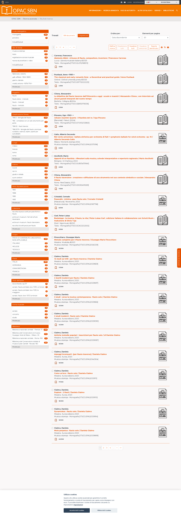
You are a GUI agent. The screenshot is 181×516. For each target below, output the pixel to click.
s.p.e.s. (14, 171)
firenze (14, 149)
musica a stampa (18, 51)
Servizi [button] (157, 10)
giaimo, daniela (17, 80)
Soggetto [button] (15, 92)
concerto (15, 314)
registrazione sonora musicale (23, 57)
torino (14, 152)
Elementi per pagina (151, 33)
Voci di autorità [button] (127, 10)
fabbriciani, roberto (19, 74)
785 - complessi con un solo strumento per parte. (28, 122)
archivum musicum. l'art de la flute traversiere (25, 218)
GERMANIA (16, 265)
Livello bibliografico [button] (19, 31)
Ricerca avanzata (111, 10)
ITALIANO (16, 243)
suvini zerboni (17, 178)
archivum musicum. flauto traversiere (26, 222)
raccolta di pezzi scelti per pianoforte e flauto (26, 213)
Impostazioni (78, 505)
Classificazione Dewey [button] (20, 114)
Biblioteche (168, 10)
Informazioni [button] (95, 10)
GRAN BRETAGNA (19, 268)
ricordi (14, 168)
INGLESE (15, 246)
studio (14, 317)
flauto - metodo (18, 105)
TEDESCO (16, 250)
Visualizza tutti (132, 47)
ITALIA (14, 262)
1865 (14, 190)
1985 (14, 196)
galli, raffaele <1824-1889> (21, 77)
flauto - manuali (18, 102)
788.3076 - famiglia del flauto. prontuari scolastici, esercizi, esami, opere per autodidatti (26, 131)
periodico (15, 38)
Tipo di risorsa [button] (17, 48)
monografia (16, 35)
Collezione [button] (16, 208)
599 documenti (69, 35)
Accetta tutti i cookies (77, 510)
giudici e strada (17, 174)
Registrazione (138, 2)
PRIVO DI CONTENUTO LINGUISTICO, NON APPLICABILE (26, 239)
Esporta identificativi (154, 47)
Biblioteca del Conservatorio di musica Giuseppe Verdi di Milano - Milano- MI (26, 334)
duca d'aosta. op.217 (19, 284)
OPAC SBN (16, 19)
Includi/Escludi (17, 42)
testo (14, 54)
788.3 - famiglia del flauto (21, 118)
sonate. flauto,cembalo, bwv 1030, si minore (28, 287)
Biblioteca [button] (16, 326)
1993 (14, 199)
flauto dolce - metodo (20, 99)
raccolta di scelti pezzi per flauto (24, 226)
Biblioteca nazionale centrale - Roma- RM (27, 338)
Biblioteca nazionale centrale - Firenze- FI (27, 330)
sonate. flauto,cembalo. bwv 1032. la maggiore (25, 291)
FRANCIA (15, 271)
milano (14, 146)
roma (14, 156)
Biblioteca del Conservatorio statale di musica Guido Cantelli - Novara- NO (26, 343)
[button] (152, 2)
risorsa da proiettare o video (22, 61)
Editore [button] (15, 165)
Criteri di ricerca (179, 258)
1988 (14, 193)
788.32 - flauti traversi (20, 126)
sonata (14, 311)
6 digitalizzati (83, 35)
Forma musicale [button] (18, 304)
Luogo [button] (14, 143)
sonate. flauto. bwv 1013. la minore (24, 296)
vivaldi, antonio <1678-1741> (22, 83)
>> (74, 47)
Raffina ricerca (112, 47)
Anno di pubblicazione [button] (20, 186)
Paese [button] (14, 259)
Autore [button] (14, 71)
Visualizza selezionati (143, 47)
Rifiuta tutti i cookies (104, 510)
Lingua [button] (14, 235)
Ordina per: (115, 33)
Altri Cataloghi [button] (145, 10)
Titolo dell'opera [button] (18, 280)
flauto (14, 96)
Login (129, 2)
